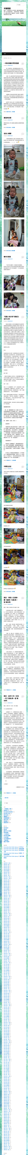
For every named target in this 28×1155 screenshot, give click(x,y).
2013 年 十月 (6, 1025)
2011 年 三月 (6, 1071)
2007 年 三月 (6, 1142)
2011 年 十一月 (7, 1060)
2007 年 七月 (6, 1136)
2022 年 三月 (6, 927)
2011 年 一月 (6, 1074)
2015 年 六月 (6, 998)
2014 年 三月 (6, 1018)
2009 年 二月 (6, 1106)
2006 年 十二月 (7, 1146)
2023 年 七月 (6, 903)
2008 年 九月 (6, 1114)
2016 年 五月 (6, 984)
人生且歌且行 (6, 834)
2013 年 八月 (6, 1028)
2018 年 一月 (6, 961)
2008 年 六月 (6, 1119)
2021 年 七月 (6, 935)
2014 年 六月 (6, 1013)
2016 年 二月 (6, 987)
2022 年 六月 (6, 923)
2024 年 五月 (6, 887)
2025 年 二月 (6, 873)
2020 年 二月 (6, 942)
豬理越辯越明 (6, 818)
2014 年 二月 (6, 1019)
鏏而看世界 (6, 822)
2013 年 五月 (6, 1033)
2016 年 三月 (6, 985)
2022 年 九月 (6, 918)
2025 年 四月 (6, 870)
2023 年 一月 (6, 912)
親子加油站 (9, 127)
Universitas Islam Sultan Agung (11, 847)
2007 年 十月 (6, 1131)
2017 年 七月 (6, 965)
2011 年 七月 (6, 1067)
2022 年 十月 (6, 916)
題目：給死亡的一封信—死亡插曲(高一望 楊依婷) (11, 698)
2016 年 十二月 (7, 976)
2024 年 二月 (6, 892)
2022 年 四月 (6, 926)
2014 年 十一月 (7, 1005)
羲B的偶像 (7, 257)
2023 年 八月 (6, 901)
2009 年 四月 (6, 1103)
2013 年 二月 (6, 1037)
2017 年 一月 (6, 975)
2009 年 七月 (6, 1099)
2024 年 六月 (6, 886)
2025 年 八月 (6, 864)
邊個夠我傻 (7, 118)
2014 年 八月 (6, 1010)
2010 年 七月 (6, 1080)
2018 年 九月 (6, 956)
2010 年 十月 (6, 1077)
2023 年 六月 (6, 904)
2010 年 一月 (6, 1090)
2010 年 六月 (6, 1082)
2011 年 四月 (6, 1070)
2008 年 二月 (6, 1125)
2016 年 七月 (6, 981)
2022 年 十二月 (7, 913)
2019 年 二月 (6, 950)
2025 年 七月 (6, 866)
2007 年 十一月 (7, 1129)
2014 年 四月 (6, 1016)
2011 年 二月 (6, 1073)
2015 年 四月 (6, 999)
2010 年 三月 (6, 1086)
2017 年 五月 (6, 969)
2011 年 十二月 (7, 1059)
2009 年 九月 (6, 1096)
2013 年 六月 (6, 1031)
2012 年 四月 (6, 1053)
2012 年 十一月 (7, 1042)
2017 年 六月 (6, 967)
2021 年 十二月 (7, 932)
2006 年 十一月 (7, 1148)
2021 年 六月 (6, 936)
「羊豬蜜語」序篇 (7, 808)
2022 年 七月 (6, 921)
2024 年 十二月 (7, 877)
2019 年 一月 (6, 952)
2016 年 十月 (6, 979)
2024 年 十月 (6, 880)
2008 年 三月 (6, 1123)
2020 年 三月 (6, 941)
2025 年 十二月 (7, 863)
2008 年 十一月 (7, 1111)
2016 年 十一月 (7, 978)
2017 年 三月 (6, 972)
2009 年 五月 (6, 1102)
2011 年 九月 (6, 1064)
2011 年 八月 (6, 1065)
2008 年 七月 (6, 1117)
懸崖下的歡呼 (6, 841)
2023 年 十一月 (7, 896)
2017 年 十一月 (7, 962)
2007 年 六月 (6, 1137)
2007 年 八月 (6, 1134)
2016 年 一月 (6, 988)
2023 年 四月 (6, 907)
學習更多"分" (9, 460)
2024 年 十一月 (7, 878)
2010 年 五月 (6, 1083)
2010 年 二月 (6, 1088)
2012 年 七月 (6, 1048)
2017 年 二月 (6, 973)
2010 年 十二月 (7, 1076)
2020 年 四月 (6, 939)
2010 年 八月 (6, 1079)
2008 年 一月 (6, 1126)
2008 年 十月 (6, 1113)
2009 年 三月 (6, 1105)
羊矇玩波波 (7, 466)
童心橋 (5, 829)
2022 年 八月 (6, 919)
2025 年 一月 (6, 875)
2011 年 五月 (6, 1068)
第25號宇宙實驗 (7, 835)
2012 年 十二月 (7, 1041)
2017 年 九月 (6, 964)
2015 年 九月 (6, 993)
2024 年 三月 (6, 890)
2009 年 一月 (6, 1108)
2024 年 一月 (6, 893)
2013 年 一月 (6, 1039)
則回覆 (13, 111)
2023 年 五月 (6, 906)
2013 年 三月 (6, 1036)
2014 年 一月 (6, 1021)
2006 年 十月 (6, 1149)
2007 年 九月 (6, 1132)
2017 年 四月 (6, 970)
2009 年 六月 (6, 1100)
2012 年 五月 (6, 1051)
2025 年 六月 (6, 867)
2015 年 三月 (6, 1001)
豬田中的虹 (9, 111)
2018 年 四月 (6, 958)
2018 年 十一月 (7, 955)
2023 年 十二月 (7, 895)
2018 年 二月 (6, 959)
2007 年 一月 (6, 1145)
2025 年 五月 (6, 869)
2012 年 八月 (6, 1047)
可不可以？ (21, 847)
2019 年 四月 (6, 949)
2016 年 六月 (6, 982)
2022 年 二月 (6, 929)
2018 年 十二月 (7, 953)
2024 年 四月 (6, 889)
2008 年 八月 (6, 1116)
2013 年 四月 (6, 1034)
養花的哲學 (21, 848)
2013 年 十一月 (7, 1024)
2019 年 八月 (6, 946)
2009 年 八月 (6, 1097)
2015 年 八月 (6, 995)
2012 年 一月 (6, 1057)
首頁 (5, 53)
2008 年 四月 (6, 1122)
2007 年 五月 (6, 1139)
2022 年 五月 (6, 924)
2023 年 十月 (6, 898)
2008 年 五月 (6, 1120)
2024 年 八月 (6, 883)
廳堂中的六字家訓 (7, 831)
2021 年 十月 (6, 933)
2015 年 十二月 (7, 990)
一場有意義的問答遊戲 (11, 63)
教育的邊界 (6, 832)
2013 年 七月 (6, 1030)
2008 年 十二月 (7, 1109)
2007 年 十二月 (7, 1128)
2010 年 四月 (6, 1085)
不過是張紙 (6, 840)
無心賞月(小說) (7, 813)
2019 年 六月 (6, 947)
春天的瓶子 (6, 828)
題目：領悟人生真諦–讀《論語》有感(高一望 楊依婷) (11, 599)
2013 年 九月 (6, 1027)
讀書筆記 (5, 816)
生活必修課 (6, 837)
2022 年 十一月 (7, 915)
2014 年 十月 (6, 1007)
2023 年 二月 (6, 910)
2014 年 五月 (6, 1014)
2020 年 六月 (6, 938)
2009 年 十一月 (7, 1093)
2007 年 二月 (6, 1143)
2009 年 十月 (6, 1094)
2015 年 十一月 (7, 991)
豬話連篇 (5, 821)
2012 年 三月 (6, 1054)
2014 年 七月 (6, 1011)
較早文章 (6, 797)
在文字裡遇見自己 (7, 838)
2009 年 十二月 (7, 1091)
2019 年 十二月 (7, 944)
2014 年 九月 (6, 1008)
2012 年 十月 (6, 1044)
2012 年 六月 (6, 1050)
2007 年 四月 (6, 1140)
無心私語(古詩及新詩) (8, 812)
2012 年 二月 (6, 1056)
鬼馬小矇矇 (7, 133)
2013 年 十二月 (7, 1022)
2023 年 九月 (6, 900)
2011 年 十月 (6, 1062)
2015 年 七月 (6, 996)
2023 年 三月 (6, 909)
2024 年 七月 (6, 884)
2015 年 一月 (6, 1002)
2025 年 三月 (6, 872)
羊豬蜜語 (7, 8)
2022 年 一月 (6, 930)
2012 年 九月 (6, 1045)
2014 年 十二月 (7, 1004)
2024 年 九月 (6, 881)
